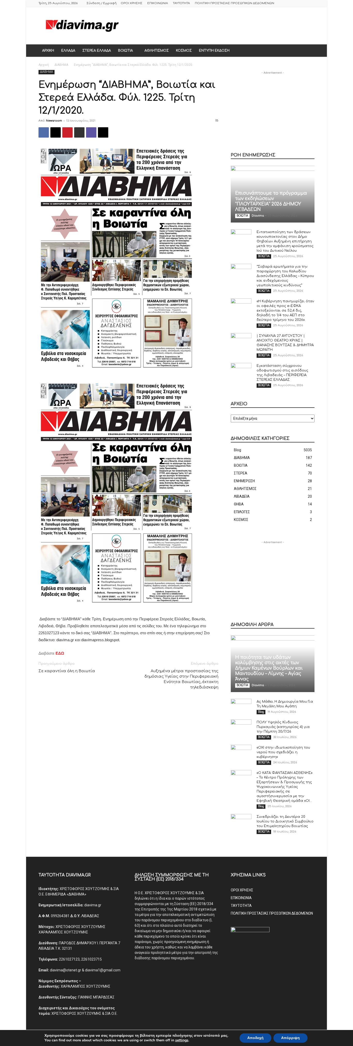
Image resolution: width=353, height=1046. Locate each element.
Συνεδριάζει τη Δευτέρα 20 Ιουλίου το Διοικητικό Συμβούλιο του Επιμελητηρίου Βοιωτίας (285, 821)
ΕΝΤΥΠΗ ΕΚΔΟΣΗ (214, 50)
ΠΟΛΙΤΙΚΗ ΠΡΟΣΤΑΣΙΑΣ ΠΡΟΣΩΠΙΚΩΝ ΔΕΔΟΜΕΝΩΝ (234, 3)
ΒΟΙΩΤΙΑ (125, 50)
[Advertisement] (220, 25)
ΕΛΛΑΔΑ (68, 50)
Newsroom (54, 120)
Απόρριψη (290, 1037)
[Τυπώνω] (79, 132)
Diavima (258, 215)
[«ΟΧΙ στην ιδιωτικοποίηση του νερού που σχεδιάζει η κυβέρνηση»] (241, 752)
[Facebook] (44, 132)
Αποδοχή (255, 1037)
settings (181, 1040)
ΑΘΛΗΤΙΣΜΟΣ (156, 50)
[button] (308, 51)
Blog (261, 711)
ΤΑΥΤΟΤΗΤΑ (181, 3)
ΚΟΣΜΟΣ (184, 50)
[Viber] (91, 132)
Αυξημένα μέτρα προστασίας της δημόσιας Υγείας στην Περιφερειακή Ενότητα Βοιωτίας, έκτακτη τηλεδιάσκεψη (181, 679)
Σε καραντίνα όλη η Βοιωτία (67, 671)
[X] (55, 132)
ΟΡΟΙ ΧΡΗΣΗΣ (131, 3)
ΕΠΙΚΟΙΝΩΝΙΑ (157, 3)
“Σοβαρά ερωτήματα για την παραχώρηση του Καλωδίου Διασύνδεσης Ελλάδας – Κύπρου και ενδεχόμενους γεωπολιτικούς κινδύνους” (285, 276)
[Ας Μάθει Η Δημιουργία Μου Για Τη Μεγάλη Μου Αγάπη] (241, 706)
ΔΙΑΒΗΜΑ (61, 65)
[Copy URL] (103, 132)
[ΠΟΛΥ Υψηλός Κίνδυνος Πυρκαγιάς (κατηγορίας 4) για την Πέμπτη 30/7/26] (241, 727)
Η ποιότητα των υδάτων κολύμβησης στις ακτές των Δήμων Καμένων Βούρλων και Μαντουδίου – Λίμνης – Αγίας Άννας (269, 668)
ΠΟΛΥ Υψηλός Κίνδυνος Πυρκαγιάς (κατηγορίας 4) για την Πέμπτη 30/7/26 (283, 726)
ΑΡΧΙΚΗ (48, 50)
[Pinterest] (67, 132)
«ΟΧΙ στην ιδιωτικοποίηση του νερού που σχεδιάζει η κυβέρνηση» (283, 752)
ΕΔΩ (60, 653)
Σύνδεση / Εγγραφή (102, 3)
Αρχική (44, 65)
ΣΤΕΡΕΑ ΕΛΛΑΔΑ (96, 50)
